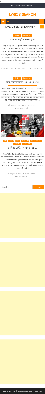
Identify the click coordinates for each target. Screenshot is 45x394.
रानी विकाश (17, 144)
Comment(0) (37, 68)
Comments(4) (22, 108)
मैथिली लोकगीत (36, 141)
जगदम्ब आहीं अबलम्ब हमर (22, 39)
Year (17, 141)
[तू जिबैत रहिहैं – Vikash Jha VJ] (22, 125)
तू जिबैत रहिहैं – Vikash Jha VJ (22, 147)
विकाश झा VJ (27, 36)
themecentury (36, 391)
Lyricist (11, 141)
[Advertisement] (22, 215)
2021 (5, 141)
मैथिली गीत (17, 36)
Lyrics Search (22, 14)
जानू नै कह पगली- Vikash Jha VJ (22, 82)
